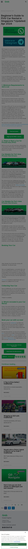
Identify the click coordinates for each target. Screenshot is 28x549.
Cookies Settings (14, 547)
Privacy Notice (17, 541)
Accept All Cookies (14, 544)
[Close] (25, 532)
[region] (14, 540)
